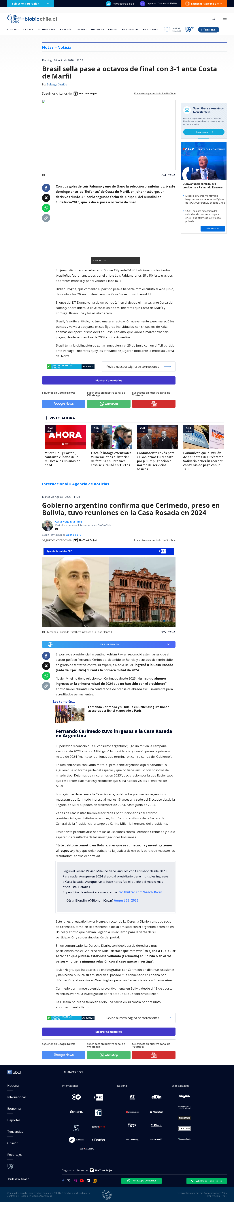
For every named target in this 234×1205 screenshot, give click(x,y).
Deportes (81, 29)
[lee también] (70, 714)
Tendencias (97, 29)
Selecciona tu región (25, 3)
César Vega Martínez (68, 521)
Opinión (113, 29)
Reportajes (14, 1155)
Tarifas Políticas (17, 1179)
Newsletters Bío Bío (123, 3)
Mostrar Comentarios (108, 380)
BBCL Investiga (130, 29)
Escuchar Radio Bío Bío (205, 3)
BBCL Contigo (151, 29)
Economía (65, 29)
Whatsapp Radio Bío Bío (208, 1181)
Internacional (46, 29)
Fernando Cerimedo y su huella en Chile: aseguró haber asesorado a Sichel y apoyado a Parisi (128, 709)
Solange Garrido (57, 85)
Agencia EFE (73, 534)
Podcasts (12, 29)
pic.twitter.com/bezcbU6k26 (140, 892)
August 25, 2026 (126, 900)
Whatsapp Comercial (144, 1180)
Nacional (28, 29)
